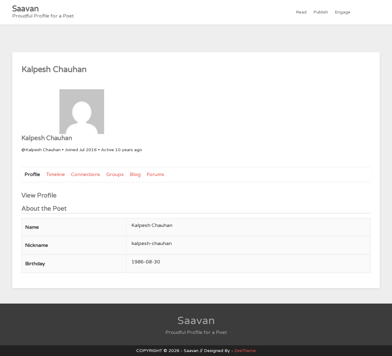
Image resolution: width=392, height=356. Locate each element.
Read (301, 12)
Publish (320, 12)
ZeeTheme (245, 350)
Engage (342, 12)
